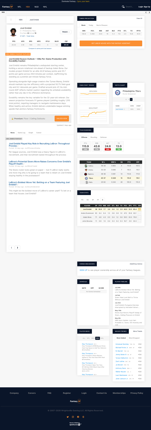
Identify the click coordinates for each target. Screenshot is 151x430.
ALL (84, 338)
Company (14, 393)
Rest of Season (101, 25)
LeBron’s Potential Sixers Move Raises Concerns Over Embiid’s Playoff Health (40, 162)
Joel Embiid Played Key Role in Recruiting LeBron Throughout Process (39, 144)
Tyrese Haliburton (122, 358)
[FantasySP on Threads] (83, 417)
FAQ (49, 393)
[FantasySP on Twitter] (67, 417)
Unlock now (62, 118)
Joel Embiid (34, 20)
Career (38, 133)
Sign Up (147, 7)
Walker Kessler (121, 372)
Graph (31, 133)
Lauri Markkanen (121, 375)
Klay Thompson (87, 344)
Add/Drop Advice (136, 264)
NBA (28, 7)
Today (91, 25)
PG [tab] (82, 200)
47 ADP (22, 36)
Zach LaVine (120, 361)
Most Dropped (134, 338)
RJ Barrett (119, 351)
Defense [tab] (103, 137)
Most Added (121, 338)
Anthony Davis (121, 368)
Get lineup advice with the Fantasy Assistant (111, 43)
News (12, 133)
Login (140, 7)
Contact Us (101, 393)
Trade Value (30, 36)
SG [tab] (88, 200)
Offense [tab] (84, 137)
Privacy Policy (136, 393)
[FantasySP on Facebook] (78, 417)
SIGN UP (83, 270)
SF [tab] (93, 200)
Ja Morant (119, 365)
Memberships (119, 393)
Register (67, 393)
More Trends (137, 331)
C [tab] (102, 200)
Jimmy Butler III (121, 354)
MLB (36, 7)
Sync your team (83, 1)
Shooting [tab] (93, 137)
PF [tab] (98, 200)
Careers (32, 393)
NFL (19, 7)
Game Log (21, 133)
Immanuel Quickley (122, 344)
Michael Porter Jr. (122, 347)
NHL (45, 7)
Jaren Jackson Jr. (122, 379)
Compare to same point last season (40, 48)
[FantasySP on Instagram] (72, 417)
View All (139, 18)
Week (83, 25)
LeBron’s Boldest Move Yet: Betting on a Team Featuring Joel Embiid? (39, 183)
